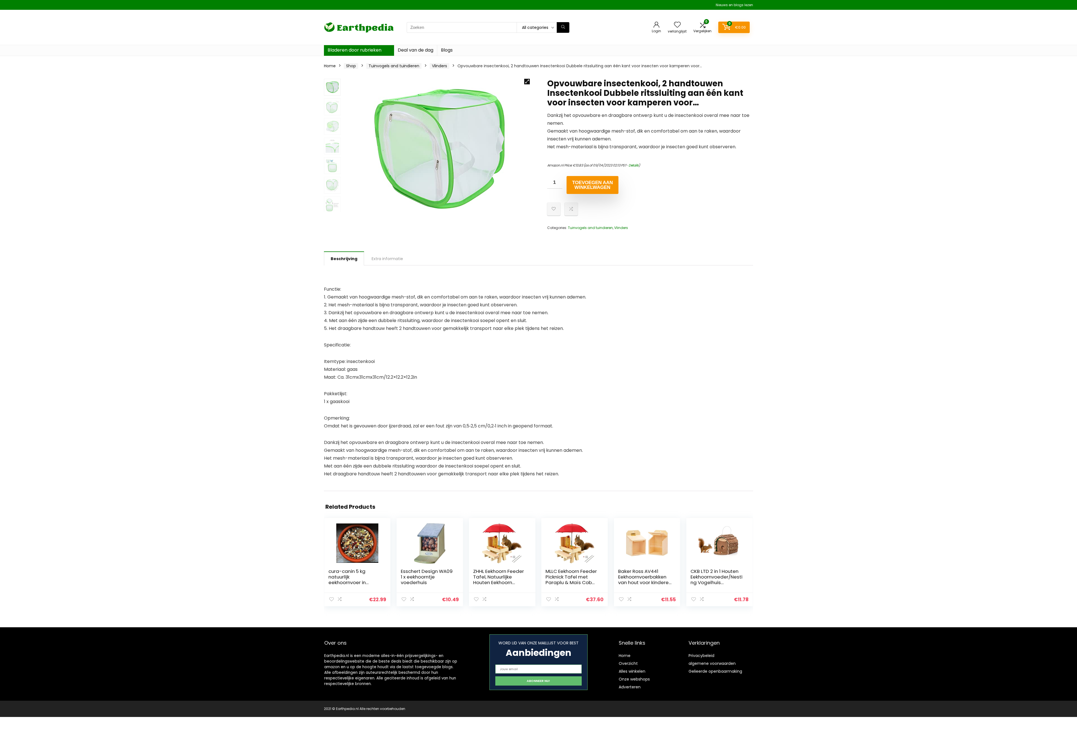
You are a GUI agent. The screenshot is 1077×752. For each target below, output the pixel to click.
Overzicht (628, 663)
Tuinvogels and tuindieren (394, 66)
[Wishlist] (677, 25)
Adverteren (630, 687)
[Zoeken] (563, 27)
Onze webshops (634, 679)
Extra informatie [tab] (387, 259)
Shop (351, 66)
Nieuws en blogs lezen (734, 5)
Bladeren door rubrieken (354, 50)
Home (330, 66)
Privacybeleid (701, 655)
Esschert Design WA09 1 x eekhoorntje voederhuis (427, 577)
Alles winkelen (632, 671)
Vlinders (439, 66)
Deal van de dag (415, 50)
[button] (527, 81)
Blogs (447, 50)
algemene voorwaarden (712, 663)
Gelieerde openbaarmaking (715, 671)
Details (634, 165)
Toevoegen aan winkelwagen (592, 185)
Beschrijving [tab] (344, 259)
